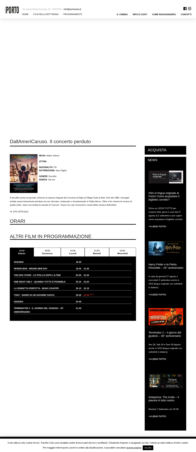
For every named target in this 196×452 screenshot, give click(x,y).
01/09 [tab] (97, 252)
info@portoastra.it (72, 9)
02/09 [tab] (122, 252)
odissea (18, 301)
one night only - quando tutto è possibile (40, 282)
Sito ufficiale (20, 212)
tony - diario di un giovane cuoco (34, 295)
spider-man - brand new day (30, 268)
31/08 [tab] (72, 252)
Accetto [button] (148, 448)
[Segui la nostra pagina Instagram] (189, 8)
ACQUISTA (157, 150)
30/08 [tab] (47, 252)
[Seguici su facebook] (185, 8)
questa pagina (133, 447)
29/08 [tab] (21, 252)
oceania (19, 262)
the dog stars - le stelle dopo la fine (37, 275)
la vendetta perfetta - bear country (36, 288)
